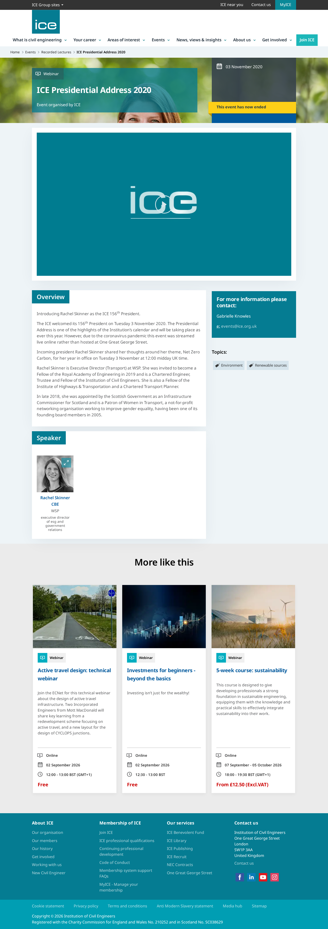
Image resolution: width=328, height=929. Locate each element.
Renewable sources (271, 365)
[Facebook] (240, 877)
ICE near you (231, 4)
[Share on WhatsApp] (7, 467)
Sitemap (259, 906)
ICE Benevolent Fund (185, 832)
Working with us (47, 864)
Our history (42, 848)
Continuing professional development (121, 851)
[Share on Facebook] (7, 442)
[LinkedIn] (251, 877)
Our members (44, 840)
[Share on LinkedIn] (7, 455)
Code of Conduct (114, 862)
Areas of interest (124, 40)
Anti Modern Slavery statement (185, 906)
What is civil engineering (37, 40)
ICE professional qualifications (126, 840)
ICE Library (176, 840)
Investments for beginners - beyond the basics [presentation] (161, 674)
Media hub (232, 906)
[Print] (7, 492)
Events (158, 40)
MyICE (285, 4)
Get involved (274, 40)
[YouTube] (263, 877)
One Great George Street (189, 872)
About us (242, 40)
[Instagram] (274, 877)
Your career (84, 40)
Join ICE (307, 40)
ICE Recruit (177, 856)
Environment (232, 365)
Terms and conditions (127, 906)
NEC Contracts (180, 864)
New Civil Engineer (49, 872)
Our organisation (47, 832)
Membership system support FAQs (125, 873)
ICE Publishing (180, 848)
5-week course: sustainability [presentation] (251, 670)
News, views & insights (198, 40)
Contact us (261, 4)
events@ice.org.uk (239, 326)
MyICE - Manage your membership (118, 887)
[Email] (7, 480)
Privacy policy (86, 906)
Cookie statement (48, 906)
